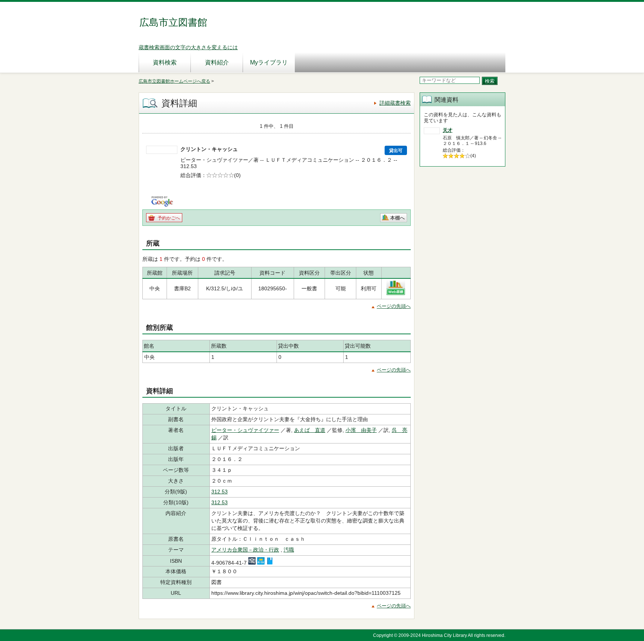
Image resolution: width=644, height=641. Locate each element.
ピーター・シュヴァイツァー (245, 430)
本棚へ (397, 218)
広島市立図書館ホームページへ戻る (174, 81)
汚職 (289, 550)
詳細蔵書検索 (395, 103)
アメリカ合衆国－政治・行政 (245, 550)
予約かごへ (169, 218)
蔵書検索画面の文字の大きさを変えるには (188, 47)
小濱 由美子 (361, 430)
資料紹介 (217, 62)
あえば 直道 (309, 430)
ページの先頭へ (394, 306)
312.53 (219, 492)
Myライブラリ (269, 62)
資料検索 (165, 62)
